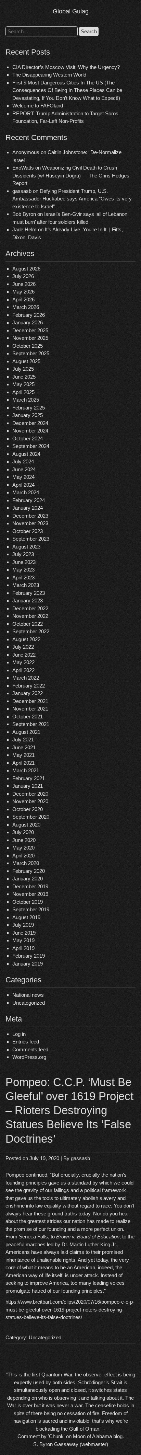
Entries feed (25, 1041)
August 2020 (26, 825)
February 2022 (28, 686)
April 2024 (23, 485)
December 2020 (30, 794)
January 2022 (27, 693)
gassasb (80, 1158)
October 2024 (27, 438)
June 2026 (24, 284)
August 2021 (26, 732)
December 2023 (30, 516)
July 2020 (23, 832)
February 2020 (28, 871)
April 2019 (23, 948)
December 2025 (30, 330)
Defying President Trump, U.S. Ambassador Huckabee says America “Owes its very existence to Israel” (72, 198)
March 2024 (25, 492)
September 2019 (30, 909)
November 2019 (30, 894)
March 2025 (25, 400)
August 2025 (26, 361)
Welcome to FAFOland (37, 105)
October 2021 (27, 716)
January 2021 (27, 786)
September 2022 (30, 631)
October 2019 (27, 902)
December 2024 (30, 423)
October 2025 (27, 346)
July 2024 (23, 461)
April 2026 (23, 299)
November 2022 (30, 616)
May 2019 (23, 940)
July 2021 (23, 739)
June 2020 (24, 840)
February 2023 (28, 593)
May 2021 (23, 755)
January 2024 (27, 508)
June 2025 (24, 377)
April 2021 (23, 763)
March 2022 (25, 678)
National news (28, 995)
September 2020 (30, 817)
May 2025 (23, 384)
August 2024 (26, 454)
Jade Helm (24, 229)
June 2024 (24, 469)
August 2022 (26, 639)
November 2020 (30, 801)
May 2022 (23, 662)
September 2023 (30, 539)
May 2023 (23, 570)
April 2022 (23, 670)
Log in (19, 1034)
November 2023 (30, 523)
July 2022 (23, 647)
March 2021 (25, 770)
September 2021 (30, 724)
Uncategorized (28, 1003)
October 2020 (27, 809)
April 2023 (23, 577)
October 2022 (27, 624)
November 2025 (30, 338)
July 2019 (23, 925)
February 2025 (28, 408)
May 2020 (23, 848)
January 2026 (27, 322)
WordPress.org (29, 1057)
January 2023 (27, 600)
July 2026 (23, 276)
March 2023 (25, 585)
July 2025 (23, 369)
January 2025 (27, 415)
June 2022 (24, 655)
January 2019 (27, 964)
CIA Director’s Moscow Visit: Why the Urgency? (66, 67)
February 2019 (28, 956)
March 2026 (25, 307)
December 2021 (30, 701)
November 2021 (30, 709)
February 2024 (28, 500)
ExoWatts (23, 168)
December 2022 (30, 608)
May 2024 (23, 477)
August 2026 (26, 269)
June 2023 (24, 562)
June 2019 (24, 933)
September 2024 (30, 446)
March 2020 (25, 863)
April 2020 (23, 855)
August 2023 (26, 547)
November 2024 (30, 431)
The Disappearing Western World (49, 75)
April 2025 (23, 392)
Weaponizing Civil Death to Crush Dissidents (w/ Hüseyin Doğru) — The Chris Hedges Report (70, 175)
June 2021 (24, 747)
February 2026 (28, 315)
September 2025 (30, 353)
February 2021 (28, 778)
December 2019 (30, 886)
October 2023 (27, 531)
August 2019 (26, 917)
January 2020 (27, 878)
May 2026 (23, 292)
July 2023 (23, 554)
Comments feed (30, 1049)
